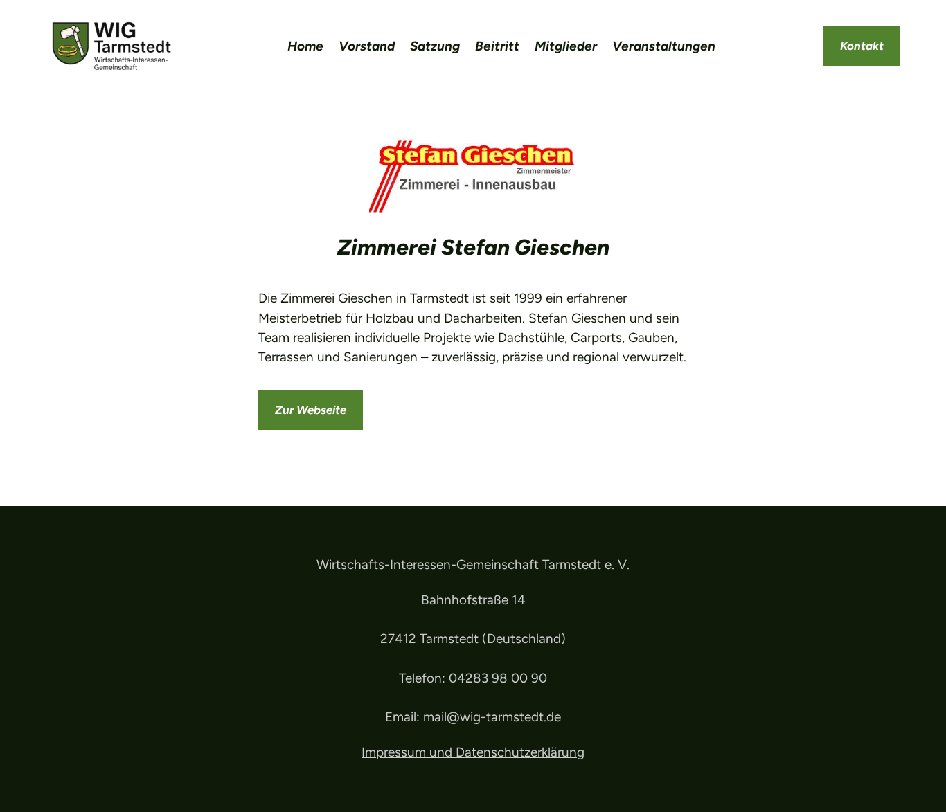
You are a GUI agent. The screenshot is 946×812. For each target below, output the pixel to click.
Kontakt (862, 46)
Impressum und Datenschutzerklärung (473, 752)
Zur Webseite (310, 410)
